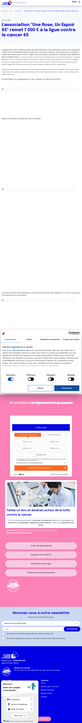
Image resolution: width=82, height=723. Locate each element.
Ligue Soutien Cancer (10, 663)
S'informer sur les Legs (41, 564)
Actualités (18, 11)
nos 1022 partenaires (17, 350)
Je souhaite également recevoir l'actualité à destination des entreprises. (36, 638)
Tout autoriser (67, 388)
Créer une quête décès (41, 546)
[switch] (31, 379)
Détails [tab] (29, 339)
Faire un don (43, 719)
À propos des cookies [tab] (71, 339)
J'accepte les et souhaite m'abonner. (30, 634)
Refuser (41, 388)
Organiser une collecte (41, 555)
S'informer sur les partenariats (41, 573)
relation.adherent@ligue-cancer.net (19, 532)
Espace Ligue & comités (50, 686)
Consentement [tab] (10, 339)
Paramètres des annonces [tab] (50, 339)
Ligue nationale (7, 11)
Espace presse (46, 693)
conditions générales (26, 634)
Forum (43, 683)
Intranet (44, 697)
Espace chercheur (47, 690)
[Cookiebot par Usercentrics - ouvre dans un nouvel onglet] (70, 333)
